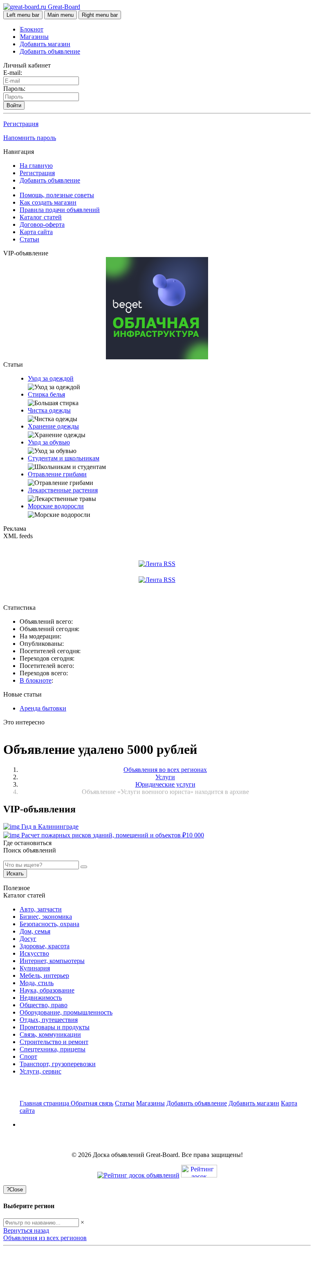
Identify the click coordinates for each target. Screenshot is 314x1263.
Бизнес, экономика (46, 916)
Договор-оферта (42, 224)
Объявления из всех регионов (45, 1237)
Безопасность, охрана (49, 923)
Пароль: (14, 88)
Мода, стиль (37, 982)
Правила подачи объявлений (60, 209)
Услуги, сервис (40, 1071)
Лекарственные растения (63, 490)
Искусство (34, 953)
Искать (15, 874)
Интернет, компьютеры (52, 960)
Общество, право (43, 1004)
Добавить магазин (45, 44)
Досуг (28, 938)
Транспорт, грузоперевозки (58, 1063)
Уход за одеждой (51, 378)
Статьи (29, 239)
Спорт (28, 1056)
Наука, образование (47, 990)
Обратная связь (92, 1103)
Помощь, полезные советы (57, 195)
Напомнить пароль (29, 137)
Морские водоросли (56, 506)
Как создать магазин (48, 202)
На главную (36, 165)
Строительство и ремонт (54, 1041)
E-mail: (12, 72)
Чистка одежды (49, 410)
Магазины (34, 36)
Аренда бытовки (43, 708)
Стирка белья (46, 394)
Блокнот (31, 29)
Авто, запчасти (41, 909)
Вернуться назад (26, 1230)
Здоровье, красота (45, 946)
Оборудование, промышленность (66, 1012)
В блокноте (36, 680)
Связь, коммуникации (50, 1034)
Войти (14, 105)
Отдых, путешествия (49, 1019)
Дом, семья (35, 931)
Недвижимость (41, 997)
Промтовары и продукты (55, 1027)
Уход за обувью (49, 442)
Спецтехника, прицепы (52, 1049)
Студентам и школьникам (63, 458)
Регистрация (20, 123)
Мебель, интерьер (44, 975)
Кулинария (35, 968)
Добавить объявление (50, 51)
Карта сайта (36, 231)
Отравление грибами (57, 474)
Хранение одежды (53, 426)
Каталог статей (41, 217)
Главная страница (45, 1103)
